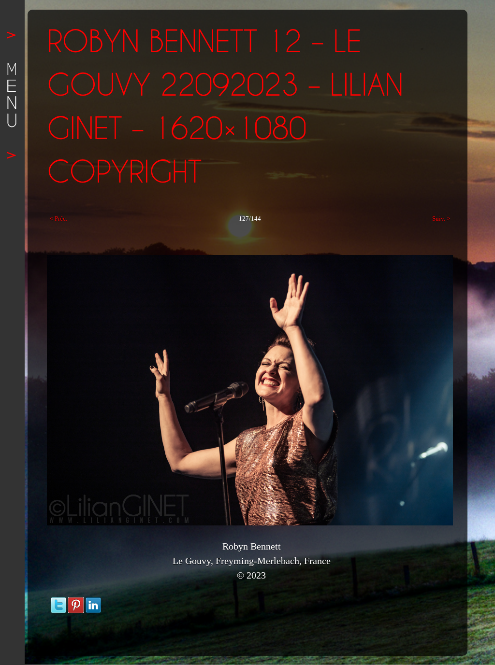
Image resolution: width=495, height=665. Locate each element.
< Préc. (58, 218)
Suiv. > (441, 218)
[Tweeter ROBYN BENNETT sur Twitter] (58, 602)
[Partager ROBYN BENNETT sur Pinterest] (76, 602)
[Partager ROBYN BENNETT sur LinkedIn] (93, 602)
